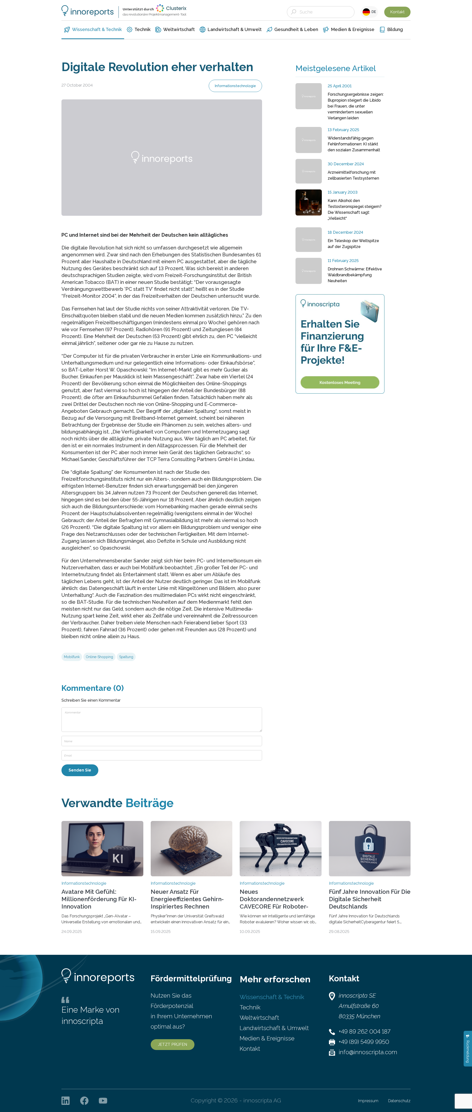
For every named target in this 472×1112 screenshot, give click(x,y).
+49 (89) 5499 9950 (364, 1041)
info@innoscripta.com (368, 1052)
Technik (250, 1007)
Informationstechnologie (235, 86)
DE (373, 12)
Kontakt (397, 12)
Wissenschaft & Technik (272, 997)
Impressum (368, 1100)
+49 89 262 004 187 (364, 1031)
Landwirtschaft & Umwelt (274, 1028)
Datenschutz (399, 1100)
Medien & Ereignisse (267, 1038)
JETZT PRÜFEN (172, 1044)
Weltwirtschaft (259, 1017)
